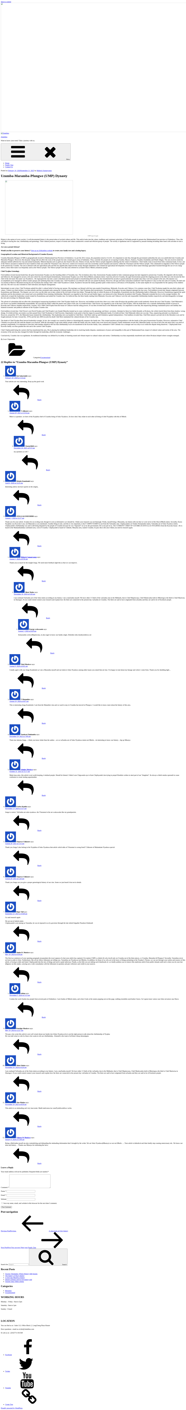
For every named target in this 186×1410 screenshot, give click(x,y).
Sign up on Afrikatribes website (42, 250)
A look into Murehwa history (15, 1278)
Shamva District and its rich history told (18, 1280)
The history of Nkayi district (14, 1276)
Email (3, 1195)
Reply (39, 400)
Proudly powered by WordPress (11, 1408)
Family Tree (9, 165)
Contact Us (9, 167)
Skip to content (6, 2)
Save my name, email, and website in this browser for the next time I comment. (30, 1203)
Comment (5, 1187)
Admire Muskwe (27, 769)
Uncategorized (45, 357)
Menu (68, 159)
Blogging (8, 1291)
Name (3, 1191)
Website (3, 1199)
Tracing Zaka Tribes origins (14, 1281)
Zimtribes (4, 137)
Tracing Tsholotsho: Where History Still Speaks (21, 1274)
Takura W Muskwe (23, 1138)
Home (7, 163)
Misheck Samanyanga (44, 171)
